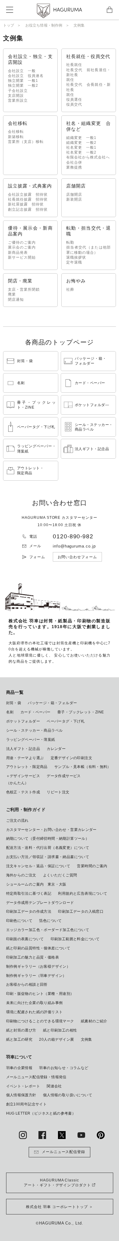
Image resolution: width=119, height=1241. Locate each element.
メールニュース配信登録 (63, 1152)
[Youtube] (81, 1135)
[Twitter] (62, 1135)
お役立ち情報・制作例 (44, 25)
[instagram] (23, 1135)
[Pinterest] (101, 1135)
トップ (8, 25)
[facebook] (42, 1135)
